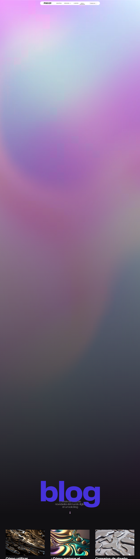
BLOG (82, 3)
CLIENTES (76, 3)
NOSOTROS (59, 3)
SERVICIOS (66, 3)
